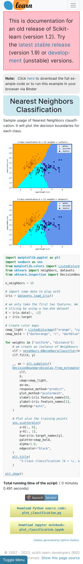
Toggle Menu (14, 560)
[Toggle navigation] (73, 5)
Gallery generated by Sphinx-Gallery (56, 540)
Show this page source (60, 558)
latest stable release (44, 44)
